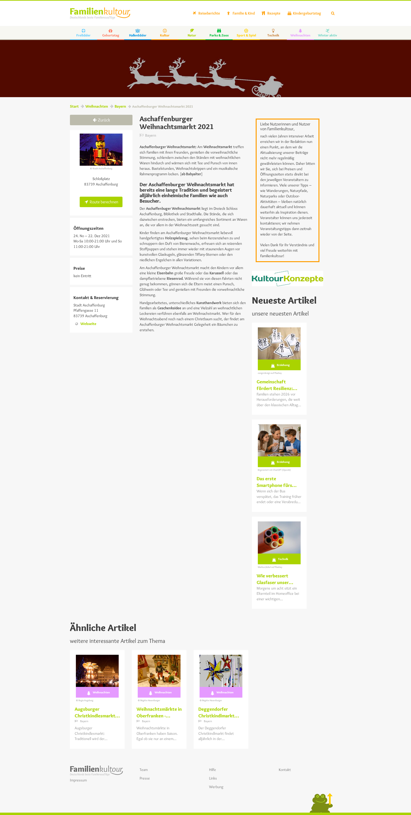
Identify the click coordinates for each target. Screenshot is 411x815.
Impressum (78, 780)
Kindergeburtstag (306, 13)
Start (74, 106)
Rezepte (273, 13)
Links (213, 778)
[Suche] (333, 13)
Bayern (120, 106)
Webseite (88, 323)
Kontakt (285, 769)
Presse (145, 778)
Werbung (216, 787)
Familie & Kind (243, 13)
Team (144, 769)
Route (103, 202)
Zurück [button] (103, 120)
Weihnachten (96, 106)
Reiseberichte (209, 13)
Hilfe (212, 769)
